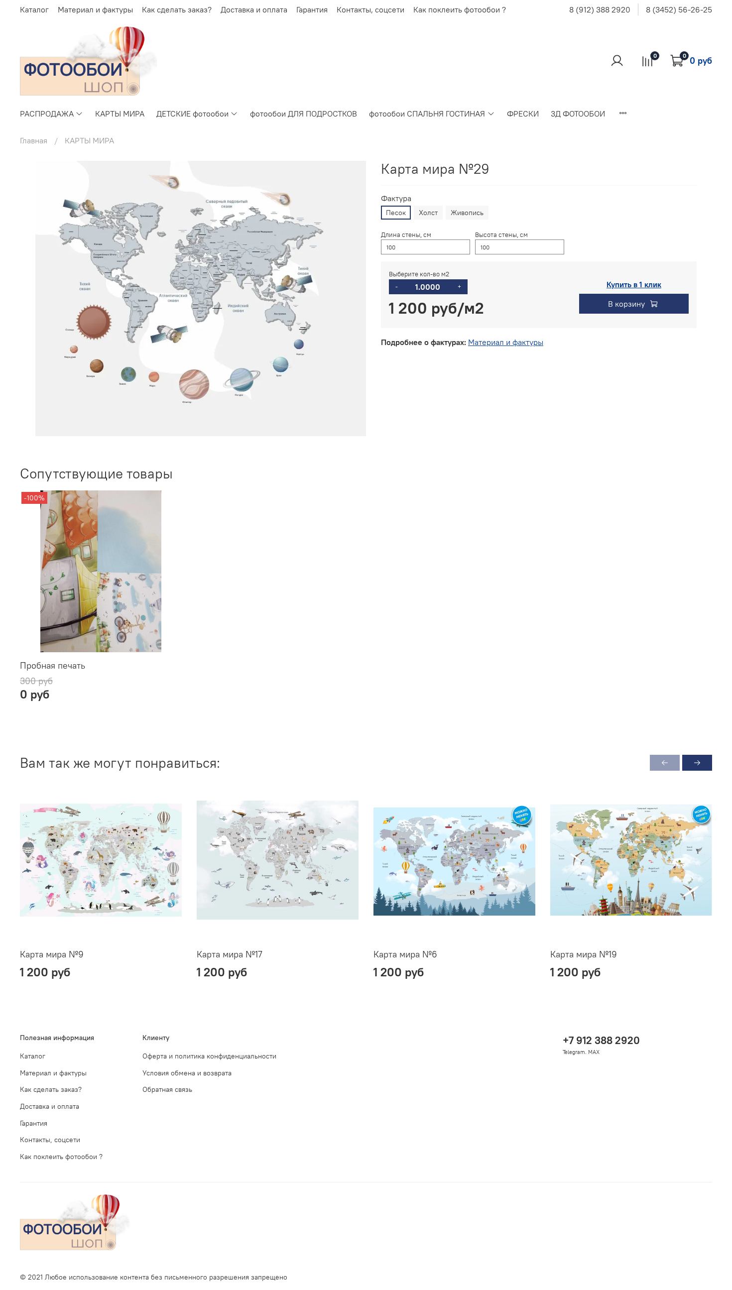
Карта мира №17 (229, 954)
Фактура (396, 198)
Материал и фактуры (95, 9)
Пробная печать (52, 665)
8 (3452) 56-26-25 (679, 9)
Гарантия (312, 9)
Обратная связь (167, 1089)
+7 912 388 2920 (601, 1040)
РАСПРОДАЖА (47, 113)
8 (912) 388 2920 (599, 9)
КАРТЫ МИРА (119, 113)
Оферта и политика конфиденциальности (209, 1056)
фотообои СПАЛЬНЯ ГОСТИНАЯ (427, 113)
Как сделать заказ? (177, 9)
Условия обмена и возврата (187, 1072)
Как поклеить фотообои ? (459, 9)
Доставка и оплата (254, 9)
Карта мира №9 (52, 954)
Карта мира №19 (583, 954)
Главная (33, 140)
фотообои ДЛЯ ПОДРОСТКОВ (303, 113)
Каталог (34, 9)
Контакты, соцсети (370, 9)
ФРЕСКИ (523, 113)
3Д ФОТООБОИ (578, 113)
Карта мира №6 (405, 954)
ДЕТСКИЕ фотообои (192, 113)
